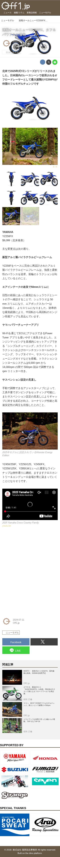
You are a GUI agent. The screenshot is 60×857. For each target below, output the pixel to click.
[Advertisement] (25, 552)
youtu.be (6, 525)
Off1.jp (16, 44)
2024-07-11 (18, 42)
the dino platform (33, 853)
